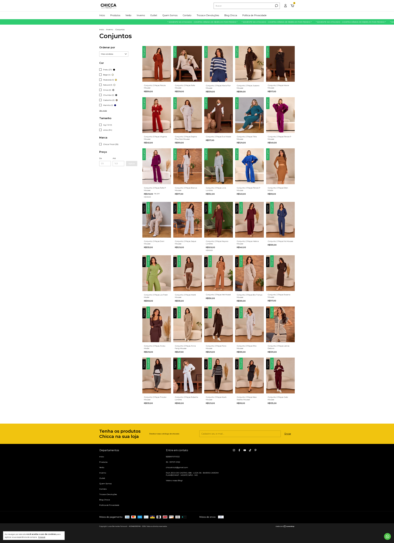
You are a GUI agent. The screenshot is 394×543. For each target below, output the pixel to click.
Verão (128, 15)
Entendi (41, 537)
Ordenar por (107, 47)
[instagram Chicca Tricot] (234, 450)
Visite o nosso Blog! (174, 480)
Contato (187, 15)
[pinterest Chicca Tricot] (255, 450)
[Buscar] (276, 6)
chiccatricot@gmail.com (177, 467)
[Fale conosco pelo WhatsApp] (387, 536)
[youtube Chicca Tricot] (244, 450)
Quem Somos (169, 15)
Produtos (115, 15)
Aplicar (131, 163)
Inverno (141, 15)
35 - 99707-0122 (173, 462)
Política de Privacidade (254, 15)
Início (102, 15)
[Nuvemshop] (285, 526)
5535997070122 (173, 456)
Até (114, 158)
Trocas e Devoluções (208, 15)
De (100, 158)
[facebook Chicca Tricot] (239, 450)
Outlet (153, 15)
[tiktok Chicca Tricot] (250, 450)
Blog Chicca (230, 15)
